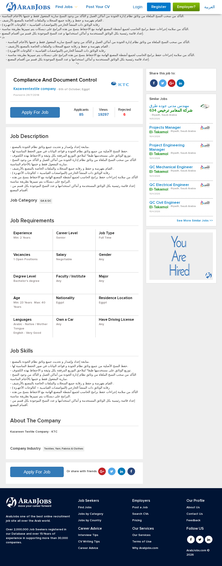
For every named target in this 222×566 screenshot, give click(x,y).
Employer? (186, 7)
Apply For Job (35, 112)
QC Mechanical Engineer (171, 167)
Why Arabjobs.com (145, 548)
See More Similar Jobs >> (195, 220)
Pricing (137, 520)
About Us (193, 507)
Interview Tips (88, 535)
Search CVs (140, 513)
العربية (209, 7)
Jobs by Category (90, 513)
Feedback (193, 520)
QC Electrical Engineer (169, 185)
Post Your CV (98, 7)
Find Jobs (84, 507)
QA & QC (45, 201)
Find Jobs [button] (65, 7)
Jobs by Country (89, 520)
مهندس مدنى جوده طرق (169, 106)
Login (137, 7)
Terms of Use (142, 541)
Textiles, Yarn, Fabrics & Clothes (63, 448)
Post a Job (140, 507)
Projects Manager (165, 128)
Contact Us (194, 513)
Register (158, 7)
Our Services (141, 535)
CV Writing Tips (89, 541)
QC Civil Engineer (164, 203)
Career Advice (88, 548)
